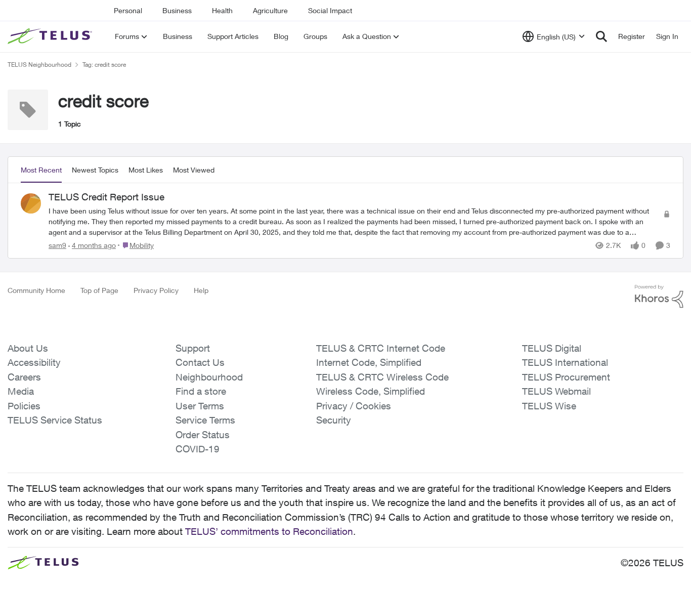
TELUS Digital (551, 348)
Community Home (36, 290)
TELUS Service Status (55, 420)
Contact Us (200, 362)
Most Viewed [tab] (193, 169)
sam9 (57, 245)
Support (193, 348)
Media (21, 391)
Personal (128, 10)
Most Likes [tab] (145, 169)
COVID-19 (198, 448)
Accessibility (34, 362)
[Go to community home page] (51, 36)
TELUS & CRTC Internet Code (380, 348)
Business (177, 10)
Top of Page (99, 290)
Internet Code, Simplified (368, 362)
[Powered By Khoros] (659, 296)
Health (222, 10)
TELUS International (565, 362)
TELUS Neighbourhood (39, 64)
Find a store (201, 391)
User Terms (200, 405)
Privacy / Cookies (353, 405)
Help (201, 290)
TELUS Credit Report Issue (106, 196)
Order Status (203, 434)
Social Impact (330, 10)
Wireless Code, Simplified (370, 391)
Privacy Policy (156, 290)
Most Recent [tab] (41, 169)
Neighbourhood (209, 377)
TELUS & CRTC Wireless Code (382, 377)
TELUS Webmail (556, 391)
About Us (28, 348)
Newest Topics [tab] (95, 169)
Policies (24, 405)
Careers (24, 377)
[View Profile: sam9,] (31, 203)
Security (333, 420)
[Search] (601, 36)
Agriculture (270, 10)
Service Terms (205, 420)
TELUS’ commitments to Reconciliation (269, 531)
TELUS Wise (549, 405)
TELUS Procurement (566, 377)
